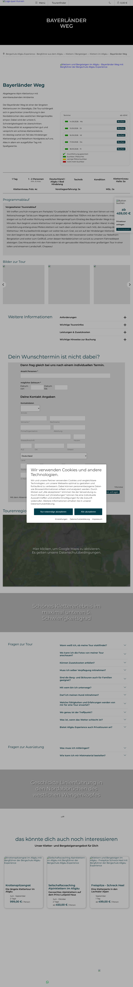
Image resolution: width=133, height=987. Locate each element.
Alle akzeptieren (88, 512)
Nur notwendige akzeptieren (53, 512)
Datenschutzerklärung (80, 519)
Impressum (97, 519)
